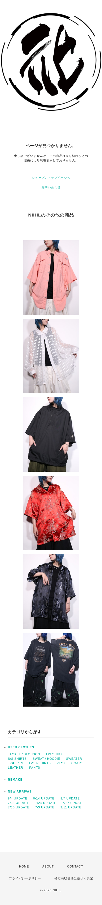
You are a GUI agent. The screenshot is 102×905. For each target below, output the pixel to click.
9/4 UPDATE (17, 798)
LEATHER (15, 767)
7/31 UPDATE (18, 803)
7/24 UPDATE (45, 803)
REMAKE (15, 779)
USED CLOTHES (21, 747)
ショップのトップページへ (51, 178)
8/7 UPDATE (70, 798)
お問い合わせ (51, 187)
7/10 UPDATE (18, 807)
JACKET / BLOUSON (24, 754)
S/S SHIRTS (17, 758)
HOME (24, 866)
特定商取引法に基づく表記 (73, 878)
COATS (76, 763)
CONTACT (75, 866)
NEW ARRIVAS (20, 791)
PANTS (34, 767)
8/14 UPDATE (43, 798)
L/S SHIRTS (55, 754)
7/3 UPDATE (44, 807)
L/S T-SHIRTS (40, 763)
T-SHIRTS (15, 763)
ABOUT (48, 866)
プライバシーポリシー (25, 878)
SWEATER (74, 758)
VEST (61, 763)
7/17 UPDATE (73, 803)
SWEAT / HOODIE (46, 758)
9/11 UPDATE (70, 807)
